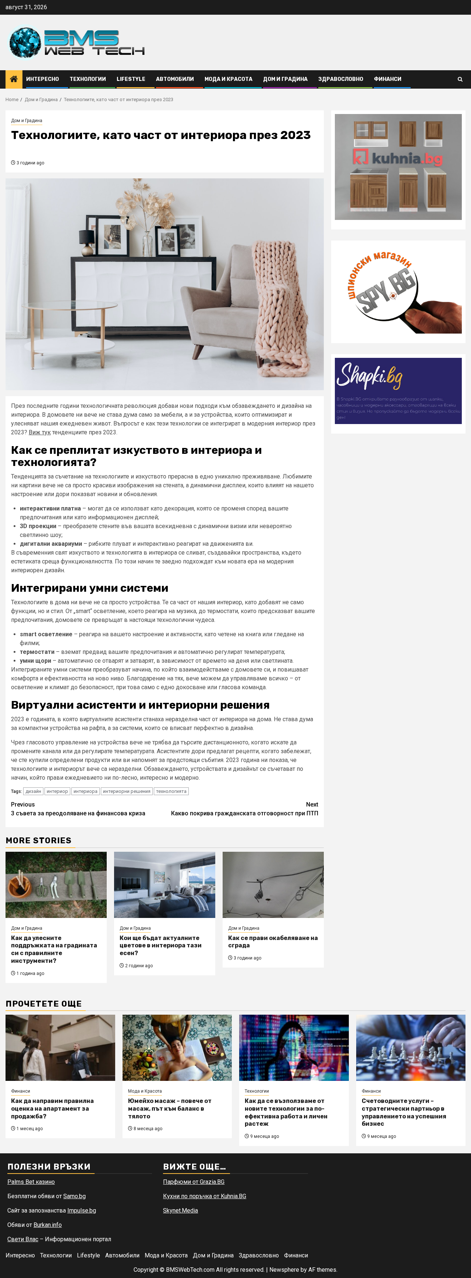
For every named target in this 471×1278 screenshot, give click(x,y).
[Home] (14, 80)
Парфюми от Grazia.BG (193, 1181)
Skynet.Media (180, 1210)
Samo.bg (74, 1196)
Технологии (88, 79)
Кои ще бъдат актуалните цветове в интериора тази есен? (161, 946)
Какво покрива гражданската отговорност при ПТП (244, 809)
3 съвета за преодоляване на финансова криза (78, 809)
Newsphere (284, 1269)
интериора (86, 791)
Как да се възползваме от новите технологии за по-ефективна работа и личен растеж (286, 1112)
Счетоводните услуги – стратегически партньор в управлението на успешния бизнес (404, 1112)
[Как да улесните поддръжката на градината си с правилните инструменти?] (56, 885)
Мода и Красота (228, 79)
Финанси (387, 79)
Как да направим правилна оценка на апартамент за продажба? (52, 1108)
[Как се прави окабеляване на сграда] (273, 885)
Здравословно (340, 79)
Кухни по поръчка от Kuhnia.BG (204, 1196)
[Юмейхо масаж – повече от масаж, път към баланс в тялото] (177, 1048)
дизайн (33, 791)
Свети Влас (22, 1239)
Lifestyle (131, 79)
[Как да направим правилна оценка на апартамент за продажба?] (60, 1048)
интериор (57, 791)
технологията (171, 791)
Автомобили (175, 79)
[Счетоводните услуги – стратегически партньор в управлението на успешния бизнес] (411, 1048)
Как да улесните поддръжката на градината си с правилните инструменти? (54, 949)
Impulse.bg (81, 1210)
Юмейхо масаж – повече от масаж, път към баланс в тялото (170, 1108)
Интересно (42, 79)
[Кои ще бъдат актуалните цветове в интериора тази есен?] (164, 885)
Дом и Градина (285, 79)
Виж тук (40, 432)
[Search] (460, 79)
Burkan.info (47, 1224)
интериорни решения (126, 791)
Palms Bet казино (31, 1181)
